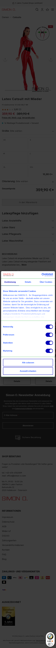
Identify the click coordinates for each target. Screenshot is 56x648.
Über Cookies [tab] (46, 282)
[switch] (49, 335)
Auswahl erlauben (28, 371)
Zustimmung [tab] (10, 282)
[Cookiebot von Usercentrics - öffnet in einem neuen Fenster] (41, 274)
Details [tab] (28, 282)
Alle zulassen (28, 362)
